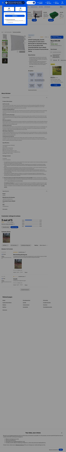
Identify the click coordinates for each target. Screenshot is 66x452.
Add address (14, 15)
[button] (48, 2)
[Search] (34, 3)
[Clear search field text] (30, 2)
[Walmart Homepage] (3, 2)
